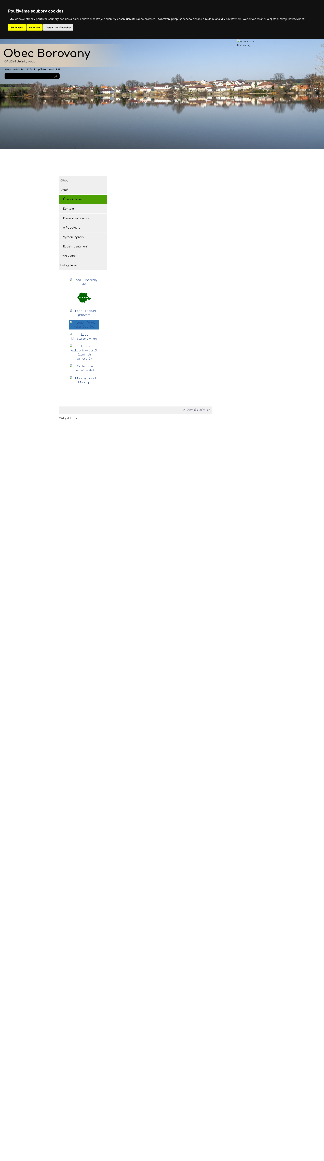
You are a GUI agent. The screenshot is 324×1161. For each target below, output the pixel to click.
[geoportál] (84, 297)
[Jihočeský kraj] (84, 282)
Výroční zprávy (73, 237)
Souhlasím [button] (17, 27)
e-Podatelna (71, 227)
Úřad (134, 164)
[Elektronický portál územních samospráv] (84, 352)
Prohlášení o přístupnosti (37, 69)
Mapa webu (12, 69)
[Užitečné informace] (84, 368)
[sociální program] (84, 312)
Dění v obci (188, 164)
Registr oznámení (75, 246)
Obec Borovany (46, 54)
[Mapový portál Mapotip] (84, 380)
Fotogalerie (242, 164)
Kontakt (68, 208)
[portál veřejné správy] (84, 324)
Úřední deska (72, 199)
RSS (58, 69)
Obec (80, 164)
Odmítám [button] (34, 27)
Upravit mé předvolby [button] (58, 27)
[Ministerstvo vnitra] (84, 336)
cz (183, 410)
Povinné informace (76, 218)
